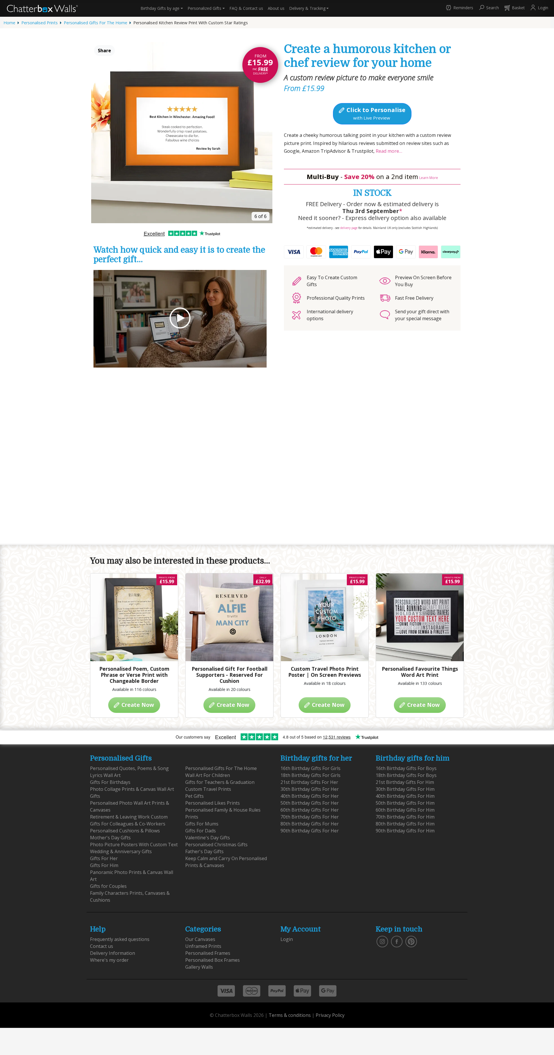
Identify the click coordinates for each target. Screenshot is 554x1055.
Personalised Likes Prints (212, 803)
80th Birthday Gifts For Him (405, 824)
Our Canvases (200, 939)
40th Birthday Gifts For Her (309, 796)
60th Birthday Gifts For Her (309, 810)
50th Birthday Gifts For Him (405, 803)
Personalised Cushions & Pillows (125, 830)
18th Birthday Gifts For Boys (406, 775)
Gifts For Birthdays (110, 782)
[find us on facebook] (396, 941)
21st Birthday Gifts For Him (405, 782)
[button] (459, 8)
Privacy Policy (330, 1015)
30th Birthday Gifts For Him (405, 789)
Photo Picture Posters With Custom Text (134, 844)
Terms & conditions (290, 1015)
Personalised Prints (39, 22)
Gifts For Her (104, 858)
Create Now (137, 705)
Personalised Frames (207, 953)
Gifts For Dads (200, 830)
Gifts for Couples (108, 886)
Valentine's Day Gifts (207, 837)
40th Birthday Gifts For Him (405, 796)
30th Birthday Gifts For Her (309, 789)
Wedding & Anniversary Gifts (121, 851)
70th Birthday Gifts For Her (309, 817)
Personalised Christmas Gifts (216, 844)
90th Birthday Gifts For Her (309, 830)
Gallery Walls (199, 967)
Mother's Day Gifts (110, 837)
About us (276, 8)
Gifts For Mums (201, 824)
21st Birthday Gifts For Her (309, 782)
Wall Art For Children (207, 775)
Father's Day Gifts (204, 851)
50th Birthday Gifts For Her (309, 803)
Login (286, 939)
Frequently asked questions (119, 939)
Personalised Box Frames (212, 960)
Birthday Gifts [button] (160, 8)
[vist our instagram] (382, 941)
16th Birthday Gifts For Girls (310, 768)
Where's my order (109, 960)
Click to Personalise (375, 113)
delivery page (349, 228)
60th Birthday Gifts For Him (405, 810)
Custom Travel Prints (208, 789)
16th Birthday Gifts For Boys (406, 768)
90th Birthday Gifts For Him (405, 830)
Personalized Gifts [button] (204, 8)
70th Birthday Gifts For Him (405, 817)
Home (9, 22)
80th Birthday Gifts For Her (309, 824)
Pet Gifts (194, 796)
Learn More (428, 177)
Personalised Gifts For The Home (95, 22)
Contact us (246, 8)
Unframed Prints (203, 946)
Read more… (388, 151)
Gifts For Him (104, 865)
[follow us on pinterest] (411, 941)
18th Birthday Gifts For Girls (310, 775)
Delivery (307, 8)
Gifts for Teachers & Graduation (219, 782)
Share (104, 50)
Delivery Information (112, 953)
